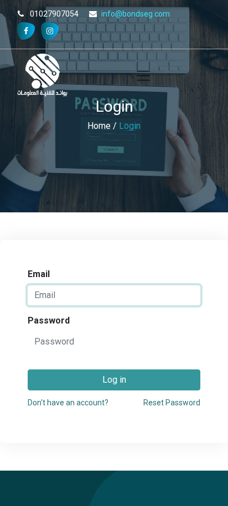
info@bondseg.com (135, 13)
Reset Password (171, 402)
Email (39, 274)
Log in (114, 379)
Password (49, 320)
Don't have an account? (68, 402)
